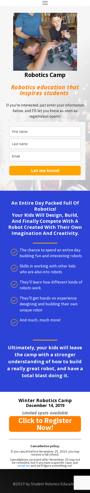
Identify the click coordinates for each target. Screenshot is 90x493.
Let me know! (45, 170)
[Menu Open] (45, 3)
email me (24, 466)
